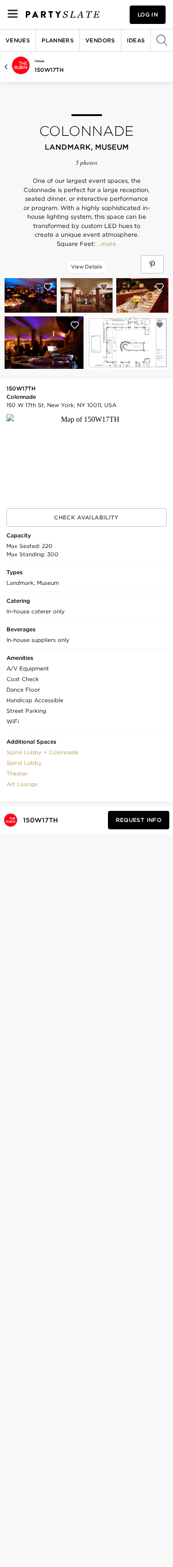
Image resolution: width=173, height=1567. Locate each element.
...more (105, 244)
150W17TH (49, 69)
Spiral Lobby (24, 762)
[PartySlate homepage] (63, 14)
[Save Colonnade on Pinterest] (152, 264)
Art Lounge (21, 784)
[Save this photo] (48, 287)
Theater (17, 773)
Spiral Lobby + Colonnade (42, 752)
